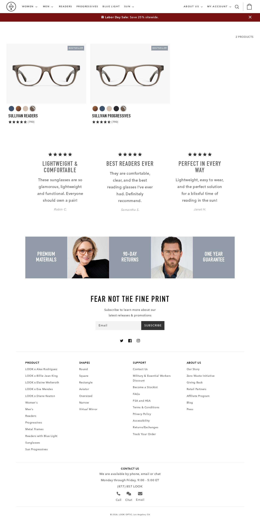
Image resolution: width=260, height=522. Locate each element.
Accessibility (141, 420)
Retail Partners (196, 389)
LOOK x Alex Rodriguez (41, 369)
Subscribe (153, 325)
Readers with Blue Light (41, 436)
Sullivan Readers (23, 116)
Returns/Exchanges (145, 427)
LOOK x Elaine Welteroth (42, 382)
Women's (31, 402)
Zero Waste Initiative (201, 375)
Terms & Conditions (146, 407)
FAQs (136, 394)
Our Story (193, 369)
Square (84, 375)
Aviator (84, 389)
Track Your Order (144, 434)
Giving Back (195, 382)
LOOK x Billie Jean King (41, 375)
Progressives (33, 422)
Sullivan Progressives (111, 116)
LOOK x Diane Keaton (40, 396)
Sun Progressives (36, 449)
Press (190, 409)
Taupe (25, 109)
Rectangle (86, 382)
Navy (11, 109)
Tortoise (18, 109)
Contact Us (140, 369)
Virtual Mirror (88, 409)
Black (116, 109)
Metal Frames (34, 429)
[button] (30, 6)
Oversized (86, 396)
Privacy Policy (142, 414)
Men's (29, 409)
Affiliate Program (198, 396)
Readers (30, 416)
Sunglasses (32, 442)
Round (83, 369)
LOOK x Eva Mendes (39, 389)
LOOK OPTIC (125, 514)
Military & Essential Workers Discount (152, 378)
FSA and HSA (142, 400)
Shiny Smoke (33, 109)
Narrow (84, 402)
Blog (190, 402)
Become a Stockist (145, 387)
